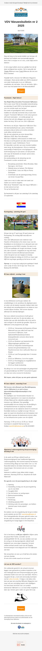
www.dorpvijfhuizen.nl (29, 514)
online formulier (14, 579)
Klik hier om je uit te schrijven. (21, 633)
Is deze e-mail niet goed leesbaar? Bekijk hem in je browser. (21, 3)
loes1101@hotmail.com (16, 426)
